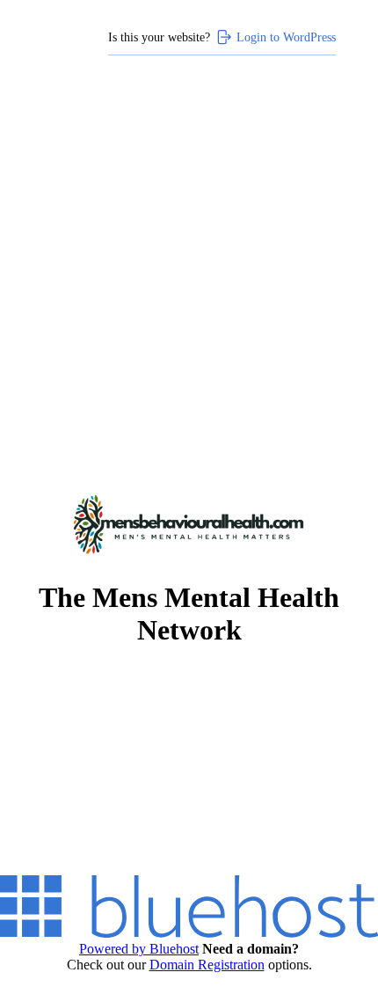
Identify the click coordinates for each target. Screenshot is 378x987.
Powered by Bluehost (139, 948)
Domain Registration (207, 964)
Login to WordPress (286, 37)
